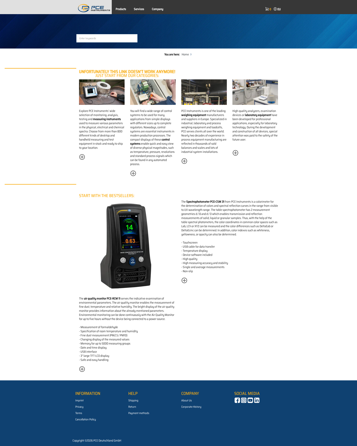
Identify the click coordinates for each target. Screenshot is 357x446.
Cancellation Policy (85, 419)
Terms (78, 413)
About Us (186, 400)
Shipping (133, 400)
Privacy (79, 407)
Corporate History (191, 407)
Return (132, 407)
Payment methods (138, 413)
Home (185, 54)
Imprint (79, 400)
